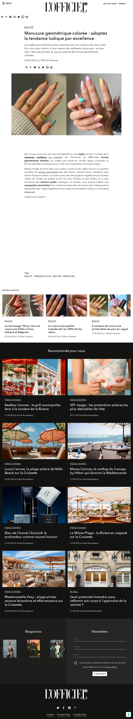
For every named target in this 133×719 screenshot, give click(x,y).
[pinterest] (10, 17)
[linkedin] (14, 17)
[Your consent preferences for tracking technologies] (128, 714)
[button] (63, 649)
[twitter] (19, 17)
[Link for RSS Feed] (75, 708)
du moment (43, 157)
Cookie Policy (80, 714)
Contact (50, 714)
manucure (29, 192)
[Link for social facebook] (63, 708)
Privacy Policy (111, 667)
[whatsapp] (23, 17)
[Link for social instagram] (69, 708)
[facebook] (6, 17)
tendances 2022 (42, 276)
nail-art (57, 276)
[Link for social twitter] (58, 708)
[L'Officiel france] (66, 7)
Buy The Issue (110, 4)
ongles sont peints (48, 172)
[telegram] (27, 17)
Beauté (28, 27)
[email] (2, 17)
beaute (28, 276)
